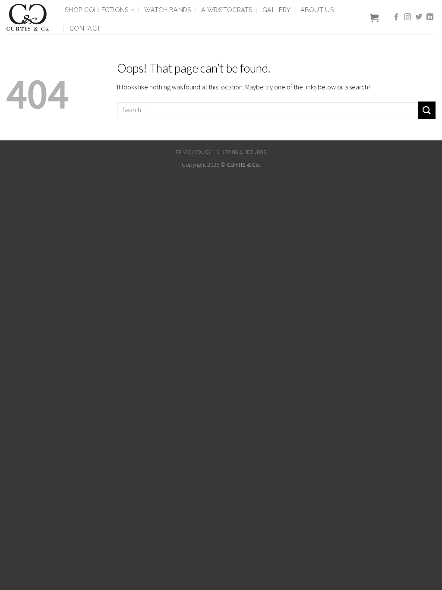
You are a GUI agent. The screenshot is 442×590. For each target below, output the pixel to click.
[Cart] (374, 17)
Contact (85, 28)
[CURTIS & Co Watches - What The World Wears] (29, 17)
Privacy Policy (193, 152)
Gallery (276, 9)
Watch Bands (167, 9)
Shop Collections (97, 9)
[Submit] (427, 110)
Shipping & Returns (241, 152)
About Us (317, 9)
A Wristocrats (227, 9)
